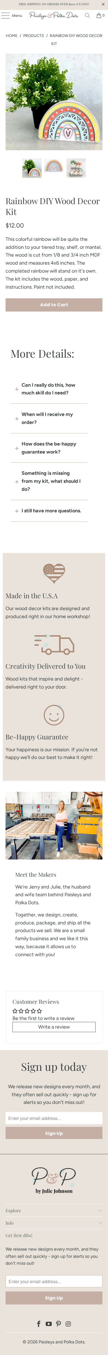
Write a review (54, 1027)
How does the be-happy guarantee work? (49, 448)
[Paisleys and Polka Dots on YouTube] (49, 1324)
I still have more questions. (51, 511)
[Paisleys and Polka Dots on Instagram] (69, 1324)
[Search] (87, 15)
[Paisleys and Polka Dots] (54, 15)
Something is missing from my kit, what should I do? (51, 481)
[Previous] (9, 102)
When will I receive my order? (47, 418)
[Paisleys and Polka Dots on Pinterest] (59, 1324)
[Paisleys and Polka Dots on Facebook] (39, 1324)
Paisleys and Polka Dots (61, 1342)
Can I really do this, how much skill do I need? (48, 389)
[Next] (98, 102)
